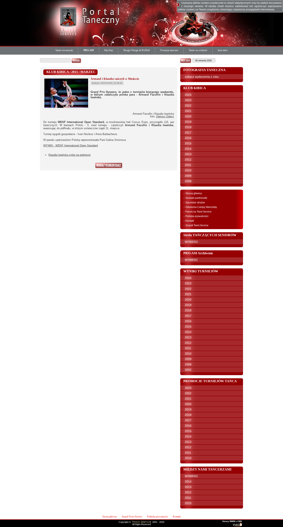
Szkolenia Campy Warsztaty (201, 207)
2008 (188, 181)
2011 (188, 165)
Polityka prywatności (196, 216)
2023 (188, 100)
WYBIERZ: (192, 241)
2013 (188, 154)
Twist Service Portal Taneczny (69, 20)
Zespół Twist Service (196, 225)
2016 (188, 138)
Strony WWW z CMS (232, 521)
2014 (188, 148)
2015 (188, 143)
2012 (188, 159)
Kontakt (189, 220)
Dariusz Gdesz (165, 116)
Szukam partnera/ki (196, 198)
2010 (188, 170)
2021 (188, 111)
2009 (188, 175)
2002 (188, 369)
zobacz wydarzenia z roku (202, 76)
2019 (188, 121)
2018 (188, 127)
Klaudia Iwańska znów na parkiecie (69, 154)
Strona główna (193, 193)
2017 (188, 132)
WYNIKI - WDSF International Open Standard (70, 145)
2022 (188, 105)
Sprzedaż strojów (195, 202)
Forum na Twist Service (198, 211)
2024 (188, 94)
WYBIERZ (191, 260)
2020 (188, 116)
